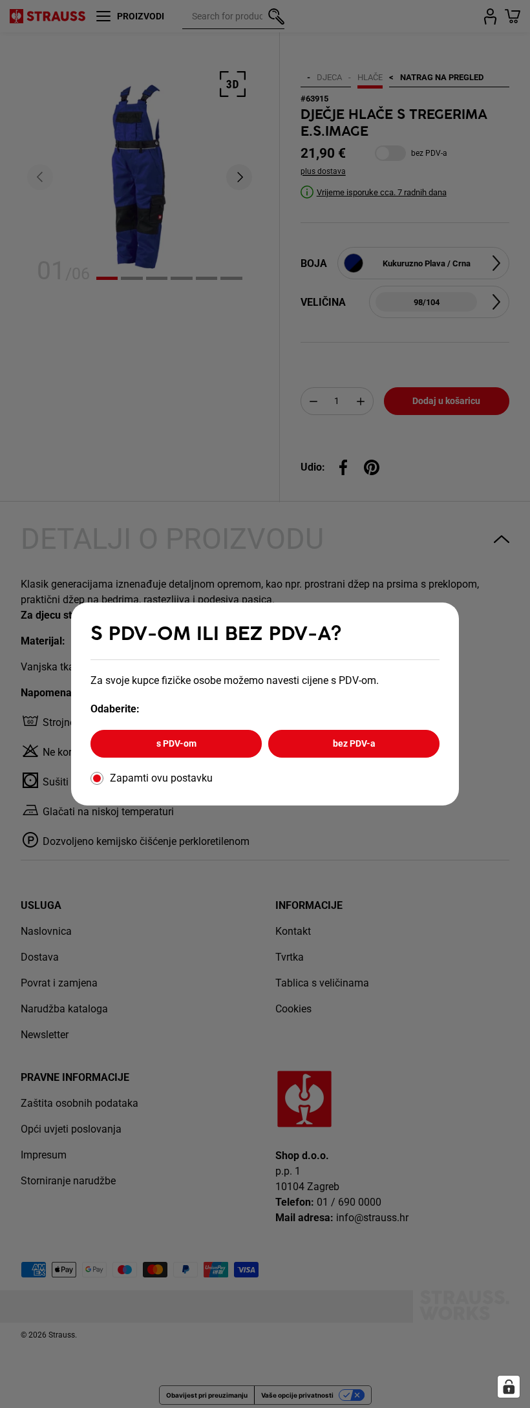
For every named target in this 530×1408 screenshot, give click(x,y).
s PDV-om (176, 743)
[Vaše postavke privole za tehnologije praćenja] (509, 1387)
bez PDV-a (354, 743)
